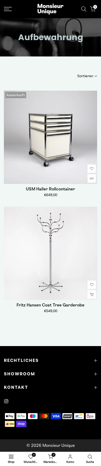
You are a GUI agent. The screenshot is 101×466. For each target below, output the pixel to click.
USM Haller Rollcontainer (50, 189)
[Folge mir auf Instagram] (6, 401)
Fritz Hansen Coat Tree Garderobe (50, 305)
